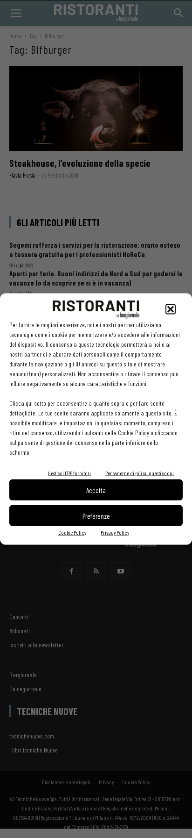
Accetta (96, 490)
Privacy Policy (115, 532)
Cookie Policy (72, 532)
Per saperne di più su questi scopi (139, 473)
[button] (170, 309)
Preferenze (96, 515)
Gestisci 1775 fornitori (69, 473)
